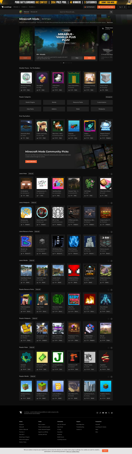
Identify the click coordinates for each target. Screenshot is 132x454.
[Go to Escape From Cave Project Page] (90, 274)
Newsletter (59, 432)
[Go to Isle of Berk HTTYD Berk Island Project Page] (74, 390)
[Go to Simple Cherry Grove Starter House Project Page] (106, 274)
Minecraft (21, 427)
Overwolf (97, 424)
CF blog (59, 429)
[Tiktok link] (100, 413)
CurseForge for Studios (100, 427)
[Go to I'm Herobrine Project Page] (26, 187)
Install (89, 58)
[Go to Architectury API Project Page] (74, 361)
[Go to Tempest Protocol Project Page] (106, 129)
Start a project (41, 424)
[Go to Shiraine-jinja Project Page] (26, 216)
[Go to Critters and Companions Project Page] (42, 129)
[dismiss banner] (129, 2)
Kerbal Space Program (24, 437)
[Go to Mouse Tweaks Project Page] (90, 361)
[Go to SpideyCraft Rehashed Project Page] (74, 274)
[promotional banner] (66, 2)
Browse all (109, 97)
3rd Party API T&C (42, 434)
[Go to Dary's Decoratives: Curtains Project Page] (74, 81)
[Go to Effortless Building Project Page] (26, 81)
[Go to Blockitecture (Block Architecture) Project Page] (90, 216)
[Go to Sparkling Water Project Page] (58, 187)
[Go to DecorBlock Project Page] (42, 81)
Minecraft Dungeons (24, 439)
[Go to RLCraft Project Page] (106, 332)
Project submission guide (44, 427)
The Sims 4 (21, 432)
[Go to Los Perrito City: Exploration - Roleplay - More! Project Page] (90, 390)
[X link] (109, 413)
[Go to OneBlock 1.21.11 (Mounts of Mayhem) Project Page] (42, 390)
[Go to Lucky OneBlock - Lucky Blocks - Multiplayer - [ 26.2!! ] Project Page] (58, 390)
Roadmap (59, 434)
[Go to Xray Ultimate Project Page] (106, 303)
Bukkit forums (60, 437)
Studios (31, 7)
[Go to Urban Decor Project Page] (58, 81)
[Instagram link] (97, 413)
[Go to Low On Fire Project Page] (90, 303)
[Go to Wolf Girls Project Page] (90, 245)
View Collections (31, 161)
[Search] (111, 11)
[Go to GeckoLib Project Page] (26, 361)
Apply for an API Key (43, 432)
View (77, 58)
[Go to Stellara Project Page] (90, 129)
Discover (26, 12)
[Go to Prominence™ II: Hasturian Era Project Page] (74, 332)
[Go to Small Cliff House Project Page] (42, 274)
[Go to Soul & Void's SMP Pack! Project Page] (42, 216)
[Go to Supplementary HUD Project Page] (42, 187)
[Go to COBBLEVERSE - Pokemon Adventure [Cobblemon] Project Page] (90, 332)
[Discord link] (106, 413)
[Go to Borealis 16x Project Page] (26, 245)
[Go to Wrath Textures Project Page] (74, 245)
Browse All (34, 12)
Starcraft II (21, 434)
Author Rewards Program (44, 429)
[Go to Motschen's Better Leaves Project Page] (58, 303)
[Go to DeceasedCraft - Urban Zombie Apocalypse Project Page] (42, 332)
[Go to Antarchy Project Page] (74, 129)
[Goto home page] (7, 7)
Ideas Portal (60, 427)
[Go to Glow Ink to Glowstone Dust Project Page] (106, 187)
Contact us (79, 429)
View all (31, 173)
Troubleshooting (80, 427)
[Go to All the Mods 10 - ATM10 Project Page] (26, 332)
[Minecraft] (20, 11)
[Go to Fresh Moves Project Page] (42, 303)
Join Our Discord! (61, 424)
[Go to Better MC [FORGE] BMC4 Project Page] (58, 332)
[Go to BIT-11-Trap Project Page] (58, 216)
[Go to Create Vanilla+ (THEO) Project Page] (106, 216)
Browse (16, 7)
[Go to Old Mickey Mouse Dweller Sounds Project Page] (58, 245)
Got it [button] (105, 450)
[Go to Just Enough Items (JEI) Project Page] (58, 361)
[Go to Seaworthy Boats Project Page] (26, 129)
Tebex (96, 429)
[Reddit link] (112, 413)
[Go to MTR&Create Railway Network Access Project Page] (74, 216)
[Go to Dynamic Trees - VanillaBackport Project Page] (74, 187)
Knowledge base (80, 424)
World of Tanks (22, 442)
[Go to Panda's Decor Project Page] (106, 81)
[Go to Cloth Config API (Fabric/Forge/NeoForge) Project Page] (42, 361)
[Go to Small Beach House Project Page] (26, 274)
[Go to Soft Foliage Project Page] (90, 187)
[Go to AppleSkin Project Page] (106, 361)
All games (21, 424)
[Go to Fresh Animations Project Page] (26, 303)
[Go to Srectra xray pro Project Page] (106, 245)
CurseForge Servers (61, 439)
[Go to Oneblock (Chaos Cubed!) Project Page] (26, 390)
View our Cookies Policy (72, 451)
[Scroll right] (111, 174)
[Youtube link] (103, 413)
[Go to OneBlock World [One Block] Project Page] (106, 390)
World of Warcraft (23, 429)
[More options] (128, 7)
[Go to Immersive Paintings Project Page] (90, 81)
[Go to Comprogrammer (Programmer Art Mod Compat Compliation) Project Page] (42, 245)
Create (24, 7)
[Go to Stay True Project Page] (74, 303)
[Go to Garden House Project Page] (58, 274)
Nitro (96, 432)
